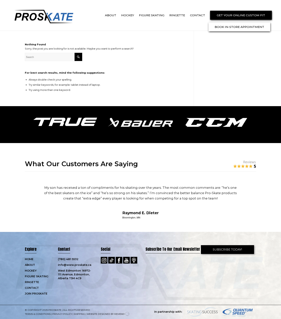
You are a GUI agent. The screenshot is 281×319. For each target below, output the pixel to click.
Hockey (31, 270)
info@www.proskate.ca (74, 265)
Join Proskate (36, 293)
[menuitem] (110, 15)
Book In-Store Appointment (239, 27)
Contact (32, 288)
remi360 (119, 313)
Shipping (79, 313)
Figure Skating (36, 276)
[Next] (247, 190)
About (30, 265)
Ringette (32, 282)
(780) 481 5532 (68, 259)
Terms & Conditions (38, 313)
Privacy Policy (62, 313)
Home (29, 259)
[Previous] (33, 190)
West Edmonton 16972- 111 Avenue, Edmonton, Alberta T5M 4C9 (74, 274)
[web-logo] (40, 15)
